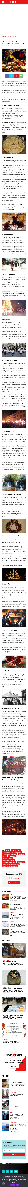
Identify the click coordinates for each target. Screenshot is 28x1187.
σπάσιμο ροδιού (7, 858)
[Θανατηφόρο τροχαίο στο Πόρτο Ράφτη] (5, 1105)
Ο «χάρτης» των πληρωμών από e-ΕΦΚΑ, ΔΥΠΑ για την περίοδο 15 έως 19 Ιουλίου (18, 1084)
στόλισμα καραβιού (8, 860)
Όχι (17, 1184)
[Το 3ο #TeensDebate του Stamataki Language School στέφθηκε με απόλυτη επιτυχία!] (14, 1004)
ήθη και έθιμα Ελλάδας (9, 854)
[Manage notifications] (3, 1183)
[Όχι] (26, 1180)
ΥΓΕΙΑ (11, 1112)
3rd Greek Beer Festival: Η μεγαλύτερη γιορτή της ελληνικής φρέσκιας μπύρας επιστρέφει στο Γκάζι (13, 964)
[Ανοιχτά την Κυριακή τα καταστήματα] (5, 1094)
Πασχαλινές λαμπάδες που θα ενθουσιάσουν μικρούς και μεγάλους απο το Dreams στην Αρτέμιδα (13, 991)
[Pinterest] (16, 76)
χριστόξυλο (21, 862)
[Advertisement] (14, 19)
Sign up (14, 1154)
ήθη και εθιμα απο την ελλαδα (12, 852)
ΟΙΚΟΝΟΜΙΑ (13, 1080)
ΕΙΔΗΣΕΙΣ (12, 894)
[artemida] (11, 878)
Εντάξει (12, 1184)
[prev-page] (3, 1135)
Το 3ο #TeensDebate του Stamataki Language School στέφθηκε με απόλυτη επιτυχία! (13, 1017)
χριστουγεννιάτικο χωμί (10, 866)
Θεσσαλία (21, 854)
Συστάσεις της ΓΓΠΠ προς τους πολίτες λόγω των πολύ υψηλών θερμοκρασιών (17, 1116)
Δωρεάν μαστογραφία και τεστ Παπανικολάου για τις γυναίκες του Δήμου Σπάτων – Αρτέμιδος (17, 924)
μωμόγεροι (12, 856)
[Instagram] (12, 882)
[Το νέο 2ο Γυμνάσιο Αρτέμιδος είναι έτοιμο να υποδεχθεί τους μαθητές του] (5, 932)
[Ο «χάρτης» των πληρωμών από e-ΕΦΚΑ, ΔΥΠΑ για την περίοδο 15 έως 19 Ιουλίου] (5, 1083)
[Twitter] (11, 76)
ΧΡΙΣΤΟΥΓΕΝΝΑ (6, 38)
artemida (16, 878)
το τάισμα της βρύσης (9, 862)
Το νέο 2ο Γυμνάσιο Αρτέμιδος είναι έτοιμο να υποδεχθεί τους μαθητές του (17, 933)
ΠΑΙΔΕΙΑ (5, 1014)
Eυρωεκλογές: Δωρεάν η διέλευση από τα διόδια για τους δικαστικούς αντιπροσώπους (17, 916)
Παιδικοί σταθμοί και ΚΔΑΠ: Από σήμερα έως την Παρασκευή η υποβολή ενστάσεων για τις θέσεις (17, 907)
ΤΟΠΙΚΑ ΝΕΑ (6, 987)
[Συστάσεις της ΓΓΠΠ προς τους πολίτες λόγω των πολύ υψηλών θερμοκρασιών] (5, 1115)
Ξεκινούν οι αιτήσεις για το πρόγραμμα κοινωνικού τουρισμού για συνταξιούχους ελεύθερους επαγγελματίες (18, 1127)
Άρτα (7, 850)
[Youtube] (18, 882)
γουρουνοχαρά (16, 850)
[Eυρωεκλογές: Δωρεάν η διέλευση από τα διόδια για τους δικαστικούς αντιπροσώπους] (5, 915)
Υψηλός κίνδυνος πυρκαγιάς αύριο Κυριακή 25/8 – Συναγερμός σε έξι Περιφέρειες (18, 898)
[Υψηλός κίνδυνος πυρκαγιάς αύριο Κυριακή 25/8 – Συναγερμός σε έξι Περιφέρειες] (5, 897)
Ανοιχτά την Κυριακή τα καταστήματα (17, 1094)
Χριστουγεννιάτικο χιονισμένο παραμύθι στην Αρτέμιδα (12, 1042)
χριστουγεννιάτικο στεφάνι (11, 864)
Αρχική (4, 36)
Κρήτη (4, 856)
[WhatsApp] (21, 76)
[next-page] (5, 1135)
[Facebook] (7, 76)
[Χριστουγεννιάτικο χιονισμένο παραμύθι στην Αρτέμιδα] (14, 1030)
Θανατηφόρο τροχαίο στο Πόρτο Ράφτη (17, 1105)
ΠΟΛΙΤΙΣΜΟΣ (12, 36)
